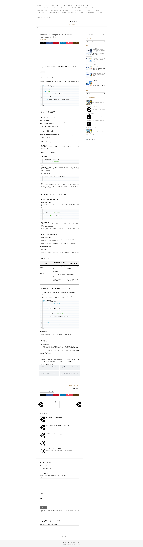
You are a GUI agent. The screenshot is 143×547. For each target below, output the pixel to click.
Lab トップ (64, 536)
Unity (43, 27)
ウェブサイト (42, 493)
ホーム (39, 27)
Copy (78, 86)
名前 (40, 488)
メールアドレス (56, 488)
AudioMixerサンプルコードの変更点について (55, 448)
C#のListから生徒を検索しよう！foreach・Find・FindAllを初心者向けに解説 (99, 74)
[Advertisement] (59, 56)
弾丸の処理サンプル (50, 440)
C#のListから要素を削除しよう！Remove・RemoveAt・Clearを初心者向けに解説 (99, 83)
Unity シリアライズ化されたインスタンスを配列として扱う (58, 425)
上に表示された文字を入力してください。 (47, 500)
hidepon (77, 388)
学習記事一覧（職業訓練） (66, 534)
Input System (49, 27)
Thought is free (77, 544)
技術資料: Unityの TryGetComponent (56, 433)
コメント (41, 477)
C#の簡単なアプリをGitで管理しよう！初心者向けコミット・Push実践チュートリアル (99, 50)
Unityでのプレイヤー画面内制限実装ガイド (55, 417)
